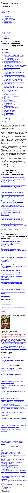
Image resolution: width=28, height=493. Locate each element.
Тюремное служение (9, 110)
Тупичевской (15, 349)
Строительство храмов (10, 108)
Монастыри (10, 467)
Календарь (6, 38)
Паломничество (8, 97)
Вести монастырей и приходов (12, 61)
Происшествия (8, 100)
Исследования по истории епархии (10, 472)
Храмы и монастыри (9, 19)
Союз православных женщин (11, 107)
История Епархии (8, 22)
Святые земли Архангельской (8, 476)
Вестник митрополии (9, 32)
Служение (9, 459)
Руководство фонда (14, 465)
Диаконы (3, 483)
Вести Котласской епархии (11, 59)
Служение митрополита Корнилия (13, 104)
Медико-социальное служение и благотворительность (12, 85)
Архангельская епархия (9, 4)
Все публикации (14, 446)
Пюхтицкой (4, 344)
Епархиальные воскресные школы (13, 79)
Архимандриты (5, 480)
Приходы (16, 467)
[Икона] (5, 328)
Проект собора (4, 465)
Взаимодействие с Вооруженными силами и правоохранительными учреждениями (15, 65)
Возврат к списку (5, 296)
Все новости (7, 52)
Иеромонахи (23, 480)
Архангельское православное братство (14, 56)
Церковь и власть (8, 113)
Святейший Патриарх (9, 101)
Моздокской (4, 347)
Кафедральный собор (6, 463)
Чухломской (22, 347)
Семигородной (19, 343)
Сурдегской (8, 349)
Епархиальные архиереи (19, 470)
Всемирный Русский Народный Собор (14, 72)
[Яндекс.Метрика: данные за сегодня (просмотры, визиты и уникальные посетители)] (6, 490)
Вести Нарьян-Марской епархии (12, 62)
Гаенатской (15, 347)
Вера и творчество (9, 58)
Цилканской (4, 346)
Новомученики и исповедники (12, 96)
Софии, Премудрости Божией (12, 339)
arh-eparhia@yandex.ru (6, 487)
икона (3, 337)
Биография (3, 459)
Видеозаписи (21, 459)
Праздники (7, 99)
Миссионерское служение (11, 90)
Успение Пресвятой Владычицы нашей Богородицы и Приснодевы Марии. (14, 335)
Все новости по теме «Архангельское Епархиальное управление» (10, 230)
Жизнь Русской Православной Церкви (14, 80)
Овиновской (23, 342)
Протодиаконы (23, 481)
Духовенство (7, 21)
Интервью (15, 459)
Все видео (3, 361)
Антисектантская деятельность (12, 54)
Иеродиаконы (4, 481)
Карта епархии (18, 462)
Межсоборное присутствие (11, 89)
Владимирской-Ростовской (15, 346)
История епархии (5, 469)
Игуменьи (17, 480)
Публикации (7, 33)
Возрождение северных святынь (12, 70)
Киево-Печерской (10, 342)
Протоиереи (11, 481)
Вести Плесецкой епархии (11, 63)
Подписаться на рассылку (7, 118)
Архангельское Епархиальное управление (15, 55)
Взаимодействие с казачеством (12, 68)
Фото (5, 35)
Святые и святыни (9, 23)
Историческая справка (7, 470)
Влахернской (23, 349)
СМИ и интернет (8, 106)
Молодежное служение (10, 94)
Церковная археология (10, 111)
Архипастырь (7, 16)
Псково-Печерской (6, 343)
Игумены (11, 480)
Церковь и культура (9, 114)
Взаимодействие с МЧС (10, 69)
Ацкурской (23, 344)
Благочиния (4, 467)
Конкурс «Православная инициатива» (14, 82)
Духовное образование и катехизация (14, 75)
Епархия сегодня (8, 18)
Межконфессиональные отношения (13, 87)
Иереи (16, 481)
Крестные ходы (8, 83)
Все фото (3, 311)
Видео (5, 36)
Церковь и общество (9, 115)
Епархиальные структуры (7, 462)
